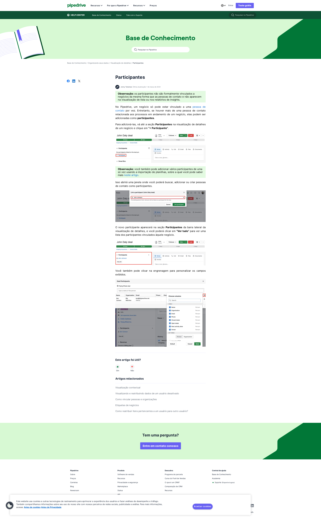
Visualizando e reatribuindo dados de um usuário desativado (147, 393)
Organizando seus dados (98, 63)
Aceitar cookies (202, 506)
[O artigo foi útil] (117, 366)
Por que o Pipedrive (116, 5)
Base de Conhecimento (76, 63)
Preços (153, 5)
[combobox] (223, 5)
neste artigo (131, 175)
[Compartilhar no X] (79, 81)
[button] (10, 505)
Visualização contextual (127, 387)
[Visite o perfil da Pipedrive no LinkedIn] (252, 506)
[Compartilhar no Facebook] (68, 81)
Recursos (95, 5)
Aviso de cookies (32, 507)
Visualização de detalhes (120, 63)
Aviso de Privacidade (51, 507)
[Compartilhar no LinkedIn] (73, 81)
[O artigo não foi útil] (132, 366)
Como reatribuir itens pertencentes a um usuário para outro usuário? (151, 411)
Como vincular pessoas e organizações (136, 399)
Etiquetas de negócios (127, 405)
